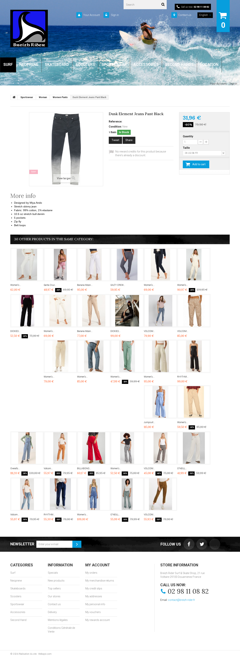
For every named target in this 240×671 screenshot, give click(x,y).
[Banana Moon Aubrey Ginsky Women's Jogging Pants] (93, 310)
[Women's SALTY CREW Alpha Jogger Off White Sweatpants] (27, 264)
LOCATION (209, 64)
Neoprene (16, 580)
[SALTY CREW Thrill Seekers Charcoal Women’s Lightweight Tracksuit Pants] (127, 264)
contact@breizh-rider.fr (181, 599)
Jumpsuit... (149, 422)
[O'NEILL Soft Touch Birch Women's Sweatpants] (194, 448)
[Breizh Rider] (29, 28)
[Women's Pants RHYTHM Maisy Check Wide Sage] (160, 356)
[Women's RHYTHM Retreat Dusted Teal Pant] (93, 356)
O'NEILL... (182, 468)
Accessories (17, 612)
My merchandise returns (99, 580)
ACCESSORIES (146, 64)
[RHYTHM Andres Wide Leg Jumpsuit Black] (194, 356)
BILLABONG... (84, 468)
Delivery (52, 612)
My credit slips (93, 588)
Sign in (114, 15)
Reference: (115, 121)
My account (97, 565)
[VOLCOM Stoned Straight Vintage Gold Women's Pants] (160, 494)
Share (129, 140)
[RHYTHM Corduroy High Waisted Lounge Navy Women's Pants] (60, 494)
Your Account (91, 15)
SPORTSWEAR (114, 64)
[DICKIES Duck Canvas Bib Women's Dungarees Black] (127, 310)
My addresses (93, 596)
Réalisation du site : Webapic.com (35, 654)
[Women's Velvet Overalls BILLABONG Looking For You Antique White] (194, 264)
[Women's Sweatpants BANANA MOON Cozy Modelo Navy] (160, 264)
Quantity (188, 136)
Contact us (184, 15)
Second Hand (18, 619)
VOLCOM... (149, 331)
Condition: (115, 126)
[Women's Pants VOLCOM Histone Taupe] (194, 402)
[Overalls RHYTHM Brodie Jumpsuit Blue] (27, 448)
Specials (53, 572)
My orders (91, 572)
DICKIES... (15, 331)
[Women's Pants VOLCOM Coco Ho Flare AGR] (127, 448)
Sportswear (17, 604)
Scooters (15, 596)
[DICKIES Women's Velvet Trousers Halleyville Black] (27, 310)
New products (56, 580)
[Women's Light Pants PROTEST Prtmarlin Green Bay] (127, 356)
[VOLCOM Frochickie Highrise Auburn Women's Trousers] (160, 448)
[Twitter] (201, 544)
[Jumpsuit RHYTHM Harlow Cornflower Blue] (160, 402)
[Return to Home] (14, 97)
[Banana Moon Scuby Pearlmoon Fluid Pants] (93, 264)
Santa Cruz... (50, 285)
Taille (186, 147)
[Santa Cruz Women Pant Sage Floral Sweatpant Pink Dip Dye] (60, 264)
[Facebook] (188, 544)
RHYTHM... (182, 376)
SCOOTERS (85, 64)
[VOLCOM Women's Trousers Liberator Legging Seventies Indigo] (160, 310)
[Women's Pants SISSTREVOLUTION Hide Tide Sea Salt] (60, 356)
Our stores (54, 596)
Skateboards (18, 588)
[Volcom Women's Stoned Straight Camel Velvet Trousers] (60, 448)
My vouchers (93, 612)
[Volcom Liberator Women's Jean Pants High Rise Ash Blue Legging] (27, 494)
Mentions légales (58, 619)
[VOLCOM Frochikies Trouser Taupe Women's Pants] (194, 310)
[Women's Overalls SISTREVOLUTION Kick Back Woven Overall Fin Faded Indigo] (93, 494)
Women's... (15, 285)
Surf (12, 572)
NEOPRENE (28, 64)
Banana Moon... (84, 285)
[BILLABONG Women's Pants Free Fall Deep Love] (93, 448)
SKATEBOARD (57, 64)
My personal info (95, 604)
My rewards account (97, 619)
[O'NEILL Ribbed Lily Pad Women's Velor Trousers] (127, 494)
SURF (8, 64)
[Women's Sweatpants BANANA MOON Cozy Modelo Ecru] (60, 310)
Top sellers (54, 588)
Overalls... (15, 468)
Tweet (115, 140)
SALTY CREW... (117, 285)
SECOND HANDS (179, 64)
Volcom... (48, 468)
